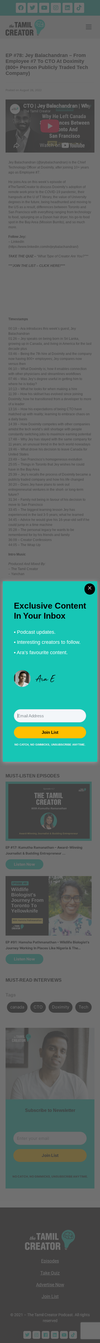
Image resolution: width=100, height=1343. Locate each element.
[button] (50, 678)
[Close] (89, 589)
